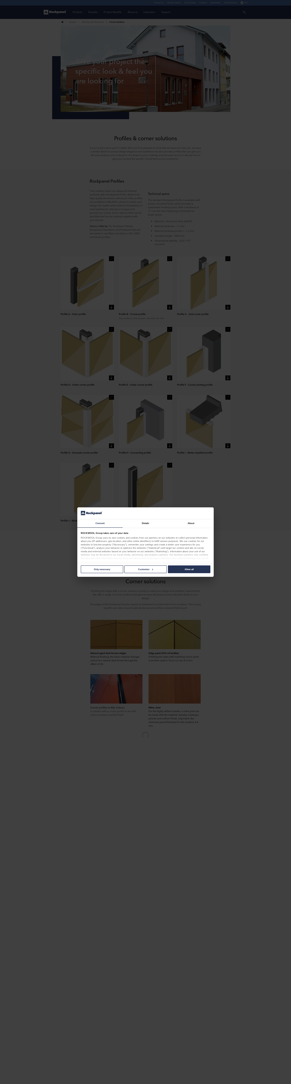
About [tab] (191, 523)
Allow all (189, 569)
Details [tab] (145, 523)
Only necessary (102, 569)
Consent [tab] (100, 523)
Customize (143, 569)
